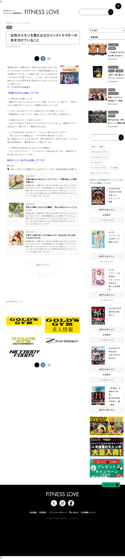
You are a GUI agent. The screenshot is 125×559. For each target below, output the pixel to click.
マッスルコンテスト (98, 168)
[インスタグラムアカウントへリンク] (62, 505)
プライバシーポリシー (58, 512)
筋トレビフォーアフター (100, 173)
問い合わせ (73, 512)
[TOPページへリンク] (31, 12)
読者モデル (31, 169)
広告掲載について (88, 512)
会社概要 (33, 512)
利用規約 (43, 512)
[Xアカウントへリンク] (54, 505)
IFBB (93, 147)
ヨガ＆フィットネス (45, 169)
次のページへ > (43, 265)
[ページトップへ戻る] (111, 486)
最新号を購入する (106, 209)
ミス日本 (114, 168)
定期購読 (106, 215)
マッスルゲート (97, 162)
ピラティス (20, 169)
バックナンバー (107, 220)
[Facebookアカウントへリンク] (71, 505)
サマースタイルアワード (100, 152)
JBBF (101, 147)
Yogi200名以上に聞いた (66, 169)
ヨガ (12, 166)
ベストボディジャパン (99, 157)
